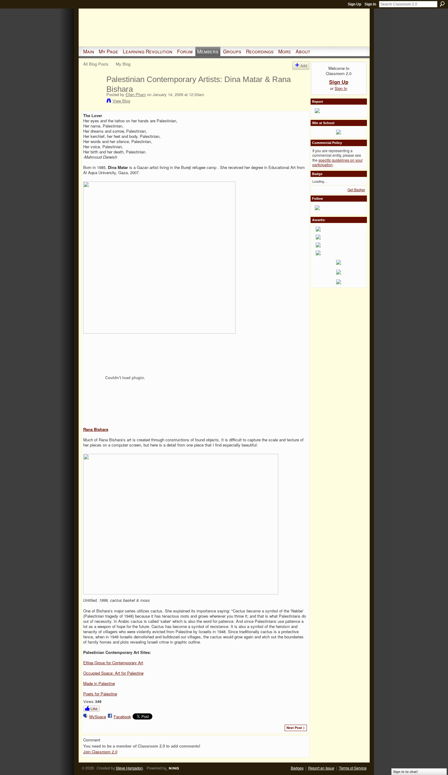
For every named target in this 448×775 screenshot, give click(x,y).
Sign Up (354, 4)
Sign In (370, 4)
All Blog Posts (95, 64)
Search (442, 4)
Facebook (122, 716)
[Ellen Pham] (93, 92)
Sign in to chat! (405, 771)
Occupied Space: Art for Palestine (113, 673)
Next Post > (295, 727)
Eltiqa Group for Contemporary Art (113, 663)
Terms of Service (353, 768)
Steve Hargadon (129, 768)
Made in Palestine (99, 683)
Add (303, 65)
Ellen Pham (136, 94)
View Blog (121, 101)
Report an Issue (321, 768)
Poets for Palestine (100, 694)
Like (94, 708)
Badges (297, 768)
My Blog (123, 64)
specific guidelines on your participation (337, 162)
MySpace (97, 716)
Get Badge (356, 189)
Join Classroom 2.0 (100, 752)
